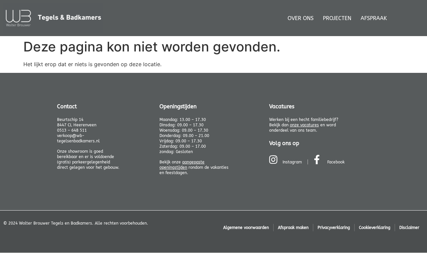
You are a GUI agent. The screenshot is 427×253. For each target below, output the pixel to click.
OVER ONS (301, 18)
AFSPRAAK (374, 18)
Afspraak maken (293, 227)
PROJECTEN (337, 18)
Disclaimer (409, 227)
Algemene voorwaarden (246, 227)
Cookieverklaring (374, 227)
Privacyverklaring (334, 227)
